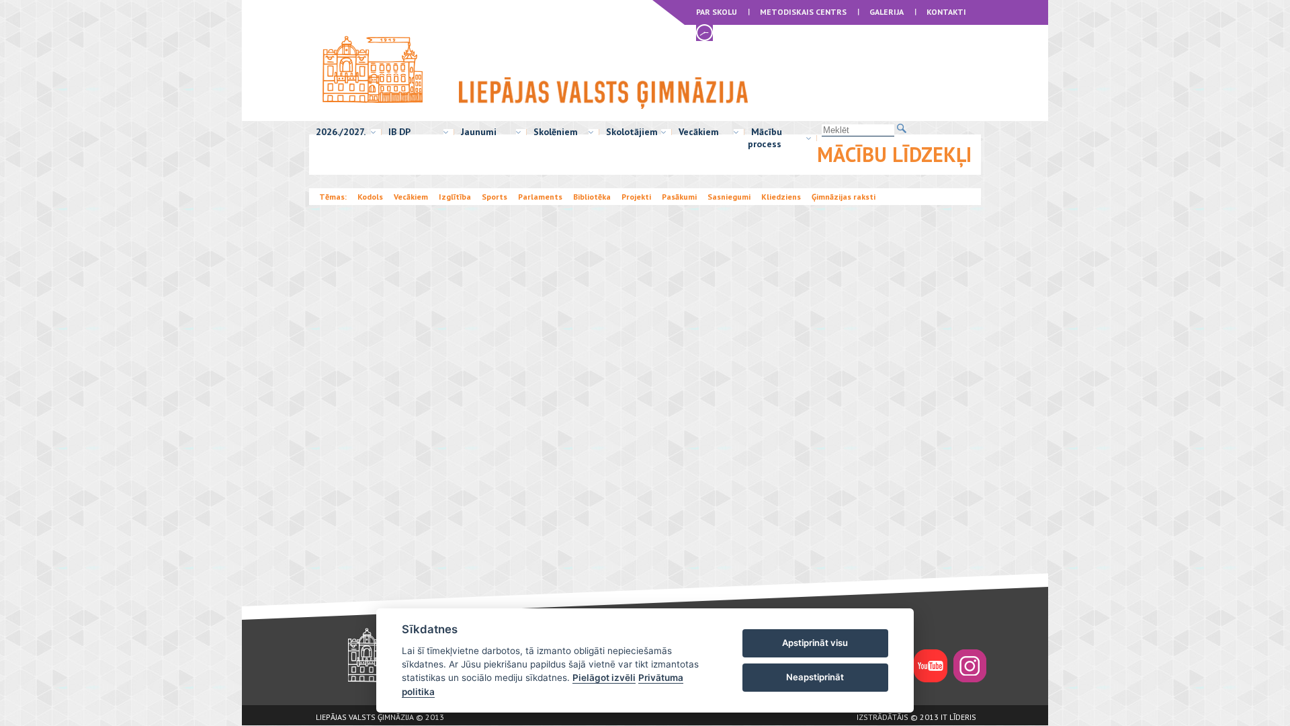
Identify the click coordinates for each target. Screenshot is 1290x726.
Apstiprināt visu (815, 642)
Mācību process (765, 138)
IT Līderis (958, 717)
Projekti (636, 197)
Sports (494, 197)
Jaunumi (479, 132)
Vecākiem (699, 132)
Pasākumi (679, 197)
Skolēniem (555, 132)
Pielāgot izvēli (604, 677)
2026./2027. (341, 132)
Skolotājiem (632, 132)
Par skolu (716, 12)
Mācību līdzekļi (894, 154)
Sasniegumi (728, 197)
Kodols (370, 197)
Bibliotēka (592, 197)
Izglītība (455, 197)
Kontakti (946, 12)
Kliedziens (781, 197)
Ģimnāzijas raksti (843, 197)
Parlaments (540, 197)
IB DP (399, 132)
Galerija (886, 12)
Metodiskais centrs (803, 12)
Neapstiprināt (815, 677)
